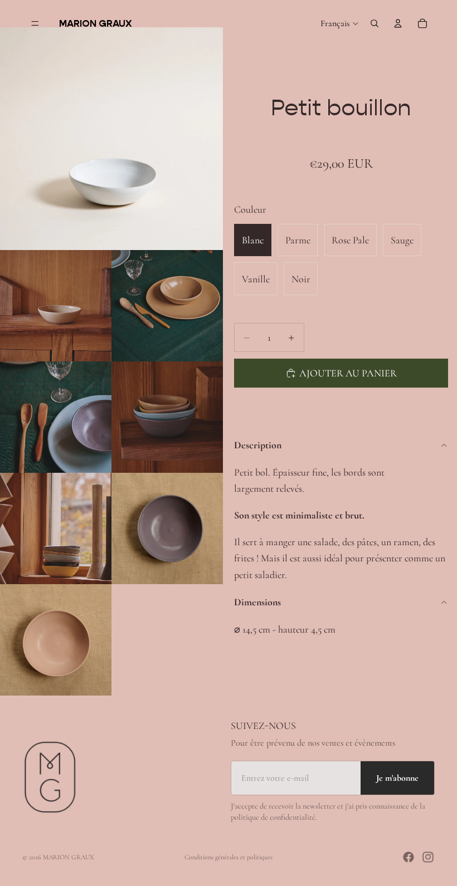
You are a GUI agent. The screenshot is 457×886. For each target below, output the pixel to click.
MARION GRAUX (68, 857)
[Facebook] (408, 857)
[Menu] (35, 23)
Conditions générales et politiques (228, 857)
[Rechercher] (374, 23)
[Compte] (398, 23)
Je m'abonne (397, 778)
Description (257, 445)
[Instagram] (428, 857)
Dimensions (257, 602)
